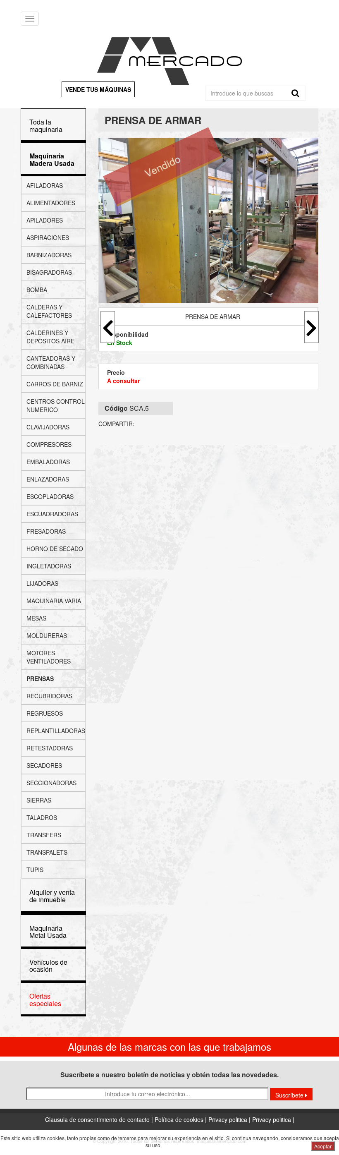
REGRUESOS (44, 713)
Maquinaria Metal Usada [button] (48, 931)
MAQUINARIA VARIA (53, 601)
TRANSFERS (43, 835)
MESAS (36, 618)
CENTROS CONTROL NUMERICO (55, 405)
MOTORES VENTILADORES (48, 657)
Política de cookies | (181, 1119)
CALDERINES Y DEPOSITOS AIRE (50, 336)
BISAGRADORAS (49, 272)
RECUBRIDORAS (49, 696)
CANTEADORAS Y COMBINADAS (50, 362)
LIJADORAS (42, 583)
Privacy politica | (230, 1119)
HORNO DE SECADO (54, 548)
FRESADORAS (46, 531)
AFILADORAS (44, 185)
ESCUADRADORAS (52, 514)
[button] (51, 159)
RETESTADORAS (49, 748)
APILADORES (44, 220)
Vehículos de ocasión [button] (48, 965)
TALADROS (41, 817)
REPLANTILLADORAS (55, 730)
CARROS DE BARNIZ (54, 384)
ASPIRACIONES (47, 237)
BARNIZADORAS (49, 255)
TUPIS (34, 869)
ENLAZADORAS (47, 479)
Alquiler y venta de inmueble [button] (52, 895)
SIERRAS (38, 800)
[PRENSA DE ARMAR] (208, 220)
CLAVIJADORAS (47, 427)
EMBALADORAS (48, 462)
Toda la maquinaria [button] (45, 125)
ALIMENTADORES (50, 203)
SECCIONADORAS (51, 783)
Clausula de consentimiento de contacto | (100, 1119)
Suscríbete (290, 1095)
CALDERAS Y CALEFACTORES (49, 311)
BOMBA (36, 289)
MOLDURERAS (46, 635)
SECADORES (44, 765)
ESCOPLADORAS (50, 496)
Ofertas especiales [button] (45, 999)
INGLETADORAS (48, 566)
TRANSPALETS (46, 852)
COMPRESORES (49, 444)
